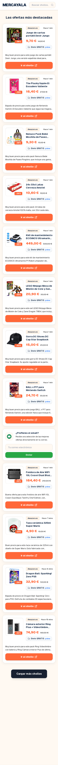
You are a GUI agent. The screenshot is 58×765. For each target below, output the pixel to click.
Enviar (29, 455)
